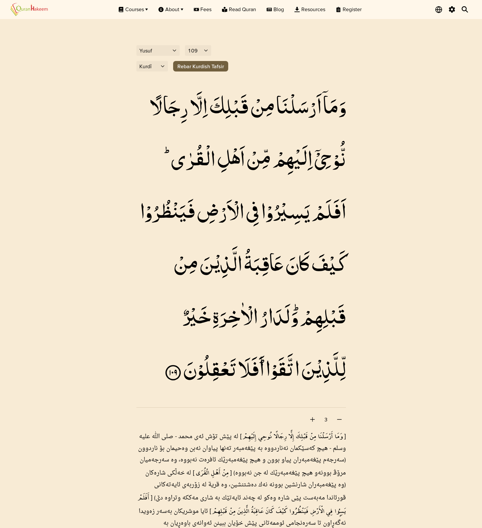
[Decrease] (339, 419)
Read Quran (242, 9)
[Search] (465, 9)
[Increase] (312, 419)
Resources (313, 9)
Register (352, 9)
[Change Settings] (451, 9)
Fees (205, 9)
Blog (278, 9)
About (172, 9)
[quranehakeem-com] (29, 9)
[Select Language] (438, 9)
